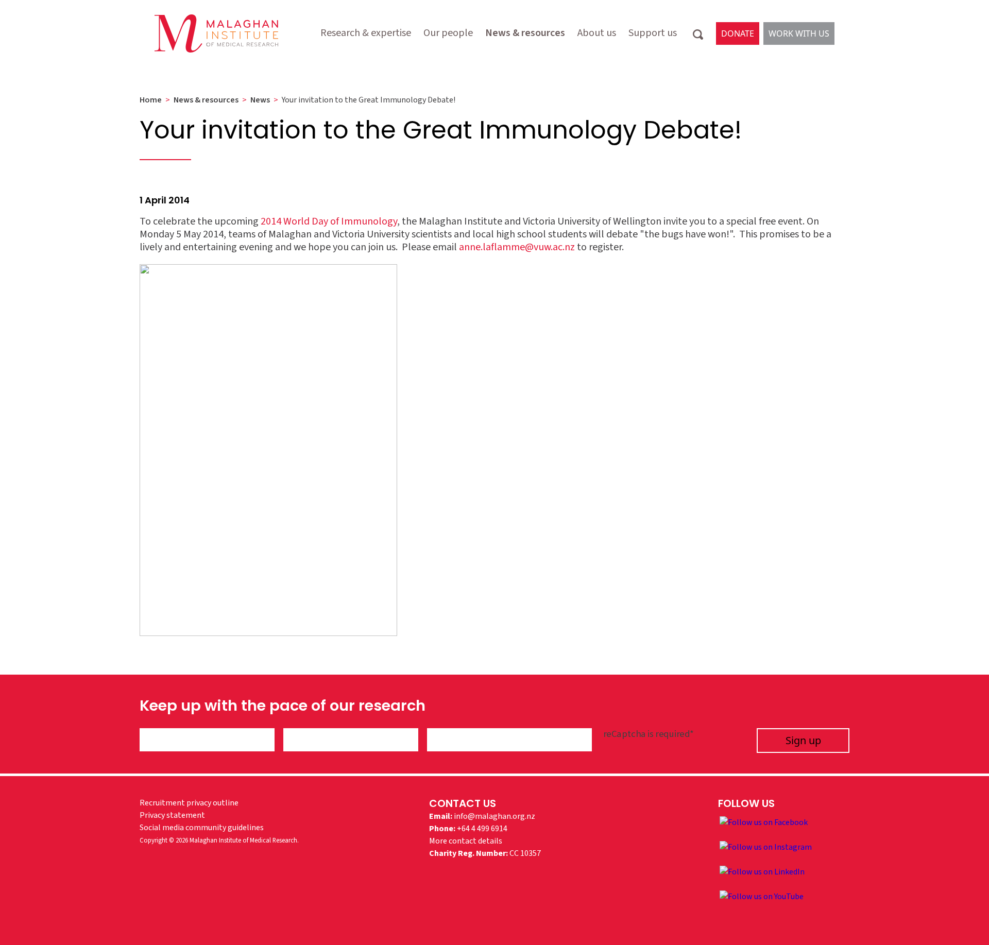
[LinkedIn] (762, 871)
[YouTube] (761, 896)
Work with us (799, 33)
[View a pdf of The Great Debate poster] (268, 449)
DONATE (737, 33)
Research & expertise (365, 33)
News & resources (525, 33)
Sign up (803, 740)
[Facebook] (763, 822)
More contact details (465, 841)
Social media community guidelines (202, 827)
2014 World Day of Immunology (329, 221)
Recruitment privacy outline (189, 803)
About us (596, 33)
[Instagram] (765, 846)
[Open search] (698, 33)
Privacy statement (172, 815)
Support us (652, 33)
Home (151, 100)
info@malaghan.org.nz (494, 816)
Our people (448, 33)
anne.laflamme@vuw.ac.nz (517, 247)
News (260, 100)
